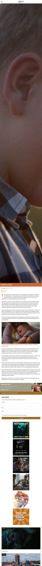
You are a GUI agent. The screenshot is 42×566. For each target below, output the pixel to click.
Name (3, 407)
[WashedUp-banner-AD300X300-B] (21, 457)
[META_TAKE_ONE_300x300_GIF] (21, 439)
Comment (3, 402)
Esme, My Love (5, 551)
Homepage (4, 528)
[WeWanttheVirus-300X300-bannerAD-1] (21, 474)
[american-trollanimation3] (21, 491)
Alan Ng (3, 288)
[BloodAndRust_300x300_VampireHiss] (21, 422)
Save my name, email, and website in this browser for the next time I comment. (15, 415)
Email (3, 411)
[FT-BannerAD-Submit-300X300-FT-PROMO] (21, 509)
